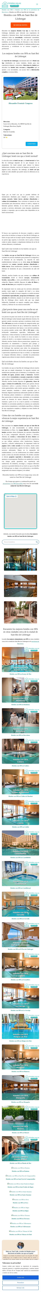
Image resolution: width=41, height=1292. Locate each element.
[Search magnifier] (36, 542)
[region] (20, 1276)
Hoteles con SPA (7, 10)
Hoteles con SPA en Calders (20, 766)
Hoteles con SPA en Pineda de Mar (20, 1163)
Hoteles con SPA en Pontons (20, 1171)
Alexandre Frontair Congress (20, 103)
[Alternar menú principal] (37, 4)
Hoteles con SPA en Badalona (20, 704)
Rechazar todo (20, 1288)
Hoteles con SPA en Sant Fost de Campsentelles (20, 1179)
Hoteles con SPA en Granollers (20, 980)
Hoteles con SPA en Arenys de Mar (20, 674)
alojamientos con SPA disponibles (13, 483)
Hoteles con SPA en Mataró (20, 1132)
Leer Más (32, 144)
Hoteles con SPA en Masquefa (20, 1102)
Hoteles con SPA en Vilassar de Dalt (20, 1234)
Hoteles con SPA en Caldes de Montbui (21, 796)
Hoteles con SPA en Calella (20, 827)
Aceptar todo (20, 1277)
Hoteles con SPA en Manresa (20, 1071)
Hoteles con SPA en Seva (20, 1203)
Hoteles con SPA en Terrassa (20, 1218)
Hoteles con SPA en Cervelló (20, 918)
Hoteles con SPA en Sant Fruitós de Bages (20, 1187)
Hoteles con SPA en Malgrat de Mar (20, 1041)
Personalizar (20, 1282)
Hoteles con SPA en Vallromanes (20, 1226)
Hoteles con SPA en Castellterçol (20, 888)
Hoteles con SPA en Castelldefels (20, 857)
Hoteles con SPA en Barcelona (20, 735)
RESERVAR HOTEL (20, 25)
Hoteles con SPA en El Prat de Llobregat (20, 949)
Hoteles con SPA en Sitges (21, 1211)
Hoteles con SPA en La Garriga (20, 1010)
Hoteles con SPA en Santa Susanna (20, 1195)
